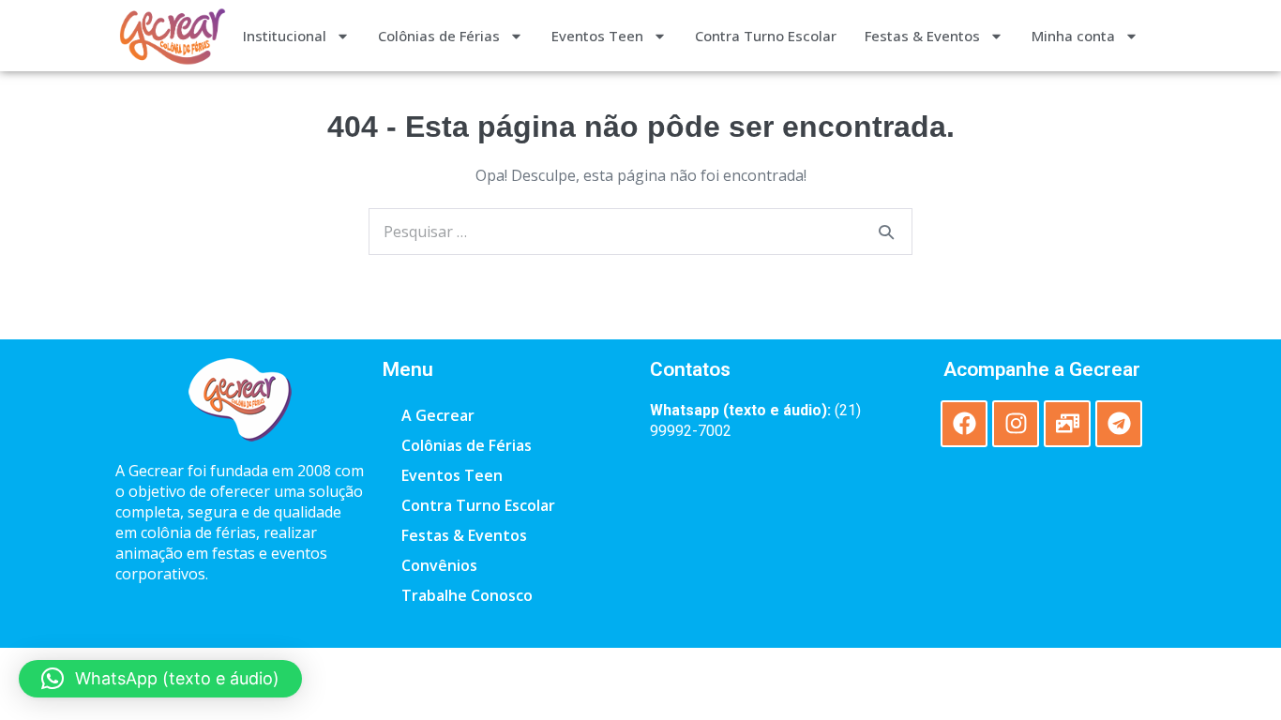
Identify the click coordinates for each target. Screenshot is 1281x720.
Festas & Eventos (922, 35)
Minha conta (1073, 35)
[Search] (886, 231)
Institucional (284, 35)
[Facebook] (964, 423)
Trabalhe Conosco (467, 595)
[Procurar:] (640, 231)
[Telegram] (1118, 423)
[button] (160, 679)
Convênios (439, 565)
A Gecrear (438, 415)
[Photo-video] (1067, 423)
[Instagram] (1015, 423)
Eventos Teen (597, 35)
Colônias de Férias (439, 35)
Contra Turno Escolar (765, 35)
